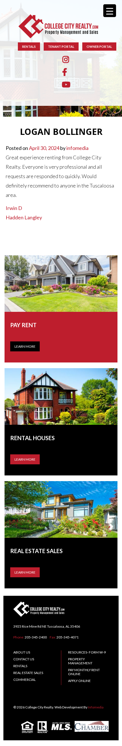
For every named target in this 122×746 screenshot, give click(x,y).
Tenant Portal (61, 46)
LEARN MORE (24, 459)
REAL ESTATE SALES (28, 673)
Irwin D (14, 208)
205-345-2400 (36, 637)
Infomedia (96, 707)
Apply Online (79, 681)
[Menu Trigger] (109, 10)
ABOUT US (21, 652)
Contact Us (23, 659)
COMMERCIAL (24, 679)
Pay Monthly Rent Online (84, 672)
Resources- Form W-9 (87, 652)
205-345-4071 (67, 637)
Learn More (24, 346)
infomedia (77, 148)
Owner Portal (99, 46)
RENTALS (29, 46)
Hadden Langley (24, 217)
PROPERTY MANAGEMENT (80, 661)
